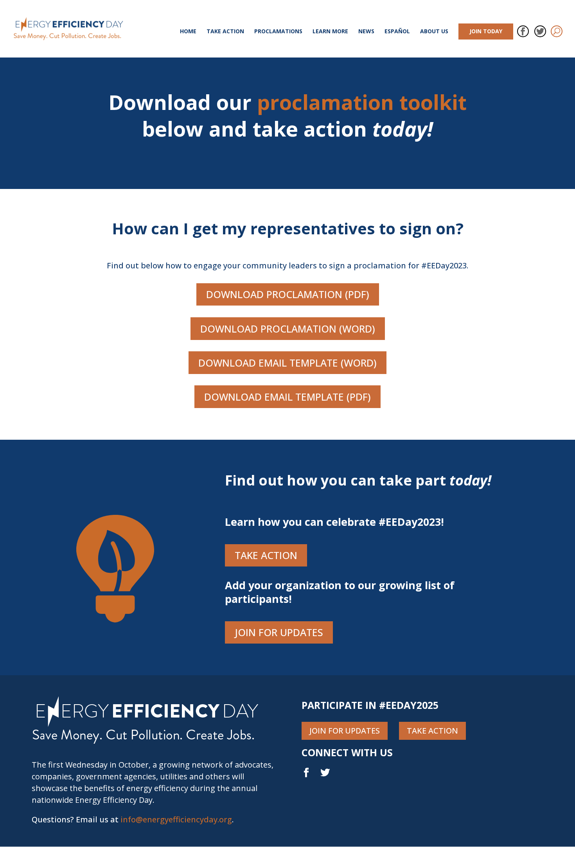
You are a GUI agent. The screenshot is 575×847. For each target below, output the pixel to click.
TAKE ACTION (266, 555)
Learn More (330, 32)
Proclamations (278, 32)
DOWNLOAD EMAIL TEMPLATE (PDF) (287, 396)
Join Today (485, 31)
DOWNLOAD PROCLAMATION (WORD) (287, 328)
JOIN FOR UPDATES (279, 632)
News (366, 32)
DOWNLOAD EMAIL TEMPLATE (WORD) (287, 362)
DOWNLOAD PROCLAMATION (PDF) (287, 294)
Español (397, 32)
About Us (434, 32)
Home (188, 32)
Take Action (225, 32)
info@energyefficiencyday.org (176, 819)
